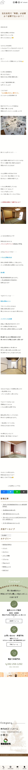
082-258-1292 (14, 664)
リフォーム (5, 559)
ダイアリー (5, 552)
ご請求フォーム (14, 621)
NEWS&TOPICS (6, 544)
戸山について (6, 563)
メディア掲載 (6, 555)
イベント (4, 548)
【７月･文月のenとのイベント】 (11, 523)
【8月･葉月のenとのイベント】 (10, 513)
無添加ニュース (6, 566)
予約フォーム (14, 644)
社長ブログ (5, 570)
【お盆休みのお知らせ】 (9, 510)
